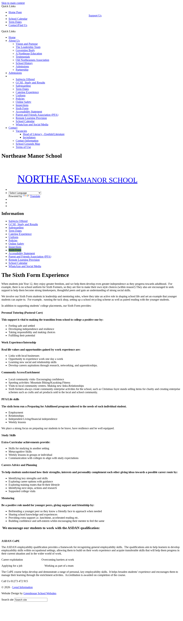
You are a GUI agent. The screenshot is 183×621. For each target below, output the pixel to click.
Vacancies (21, 130)
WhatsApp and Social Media (32, 124)
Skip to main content (13, 2)
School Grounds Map (28, 143)
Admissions (22, 66)
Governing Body (25, 50)
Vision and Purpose (27, 43)
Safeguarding (23, 85)
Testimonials (23, 56)
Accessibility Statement (29, 111)
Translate (35, 196)
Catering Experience (27, 92)
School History (24, 63)
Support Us (95, 15)
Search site (7, 599)
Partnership (22, 69)
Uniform (20, 95)
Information (15, 76)
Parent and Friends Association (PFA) (37, 114)
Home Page (15, 12)
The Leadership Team (28, 47)
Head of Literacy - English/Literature (44, 134)
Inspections (22, 105)
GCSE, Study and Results (30, 82)
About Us (14, 40)
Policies (20, 98)
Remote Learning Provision (31, 118)
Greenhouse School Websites (39, 593)
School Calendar (18, 18)
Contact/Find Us (18, 25)
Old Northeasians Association (32, 59)
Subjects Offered (25, 79)
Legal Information (22, 587)
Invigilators (29, 137)
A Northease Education (29, 53)
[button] (17, 31)
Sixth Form (22, 108)
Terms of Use (23, 147)
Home (12, 37)
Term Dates (15, 21)
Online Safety (23, 101)
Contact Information (27, 140)
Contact (13, 127)
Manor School (77, 180)
